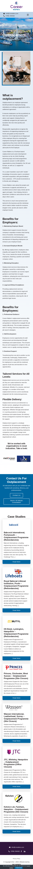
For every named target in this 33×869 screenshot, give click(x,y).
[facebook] (21, 851)
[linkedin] (24, 851)
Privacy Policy (16, 858)
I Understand (19, 867)
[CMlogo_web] (16, 1)
